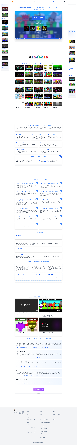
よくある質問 (29, 424)
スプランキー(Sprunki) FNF (43, 428)
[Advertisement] (5, 83)
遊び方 (28, 422)
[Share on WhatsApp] (40, 57)
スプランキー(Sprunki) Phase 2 (31, 430)
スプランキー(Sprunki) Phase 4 (31, 427)
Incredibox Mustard (43, 426)
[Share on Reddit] (44, 57)
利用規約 (41, 414)
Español (59, 416)
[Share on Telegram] (42, 57)
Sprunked (33, 1)
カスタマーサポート (43, 411)
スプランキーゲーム (49, 1)
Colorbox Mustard (42, 417)
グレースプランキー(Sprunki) (44, 419)
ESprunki (28, 414)
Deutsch (54, 414)
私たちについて (29, 425)
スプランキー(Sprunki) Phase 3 (31, 432)
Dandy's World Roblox (43, 433)
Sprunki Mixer (41, 160)
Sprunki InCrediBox (46, 161)
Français (59, 414)
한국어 (54, 416)
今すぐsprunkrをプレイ (38, 389)
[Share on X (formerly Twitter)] (30, 57)
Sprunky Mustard (42, 437)
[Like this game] (59, 38)
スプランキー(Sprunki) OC (43, 431)
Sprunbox (28, 435)
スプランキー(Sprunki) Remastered (45, 422)
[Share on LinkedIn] (37, 57)
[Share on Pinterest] (47, 57)
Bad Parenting (29, 433)
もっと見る (41, 416)
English (54, 411)
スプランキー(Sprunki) (26, 1)
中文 (58, 411)
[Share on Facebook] (32, 57)
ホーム (22, 1)
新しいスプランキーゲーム (31, 419)
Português (54, 417)
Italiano (59, 417)
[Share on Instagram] (35, 57)
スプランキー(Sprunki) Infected (40, 1)
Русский (54, 419)
